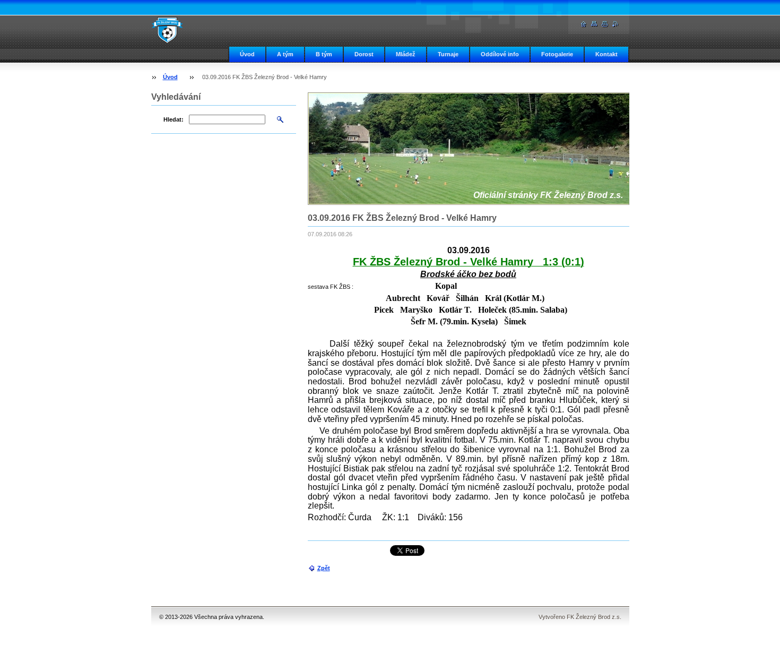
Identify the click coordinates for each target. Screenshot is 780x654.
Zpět (323, 568)
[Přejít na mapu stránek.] (594, 24)
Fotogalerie (557, 54)
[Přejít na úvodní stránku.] (167, 29)
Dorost (364, 54)
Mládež (405, 54)
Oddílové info (500, 54)
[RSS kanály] (615, 24)
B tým (324, 54)
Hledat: (173, 119)
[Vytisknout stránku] (605, 24)
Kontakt (606, 54)
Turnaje (448, 54)
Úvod (247, 54)
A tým (285, 54)
